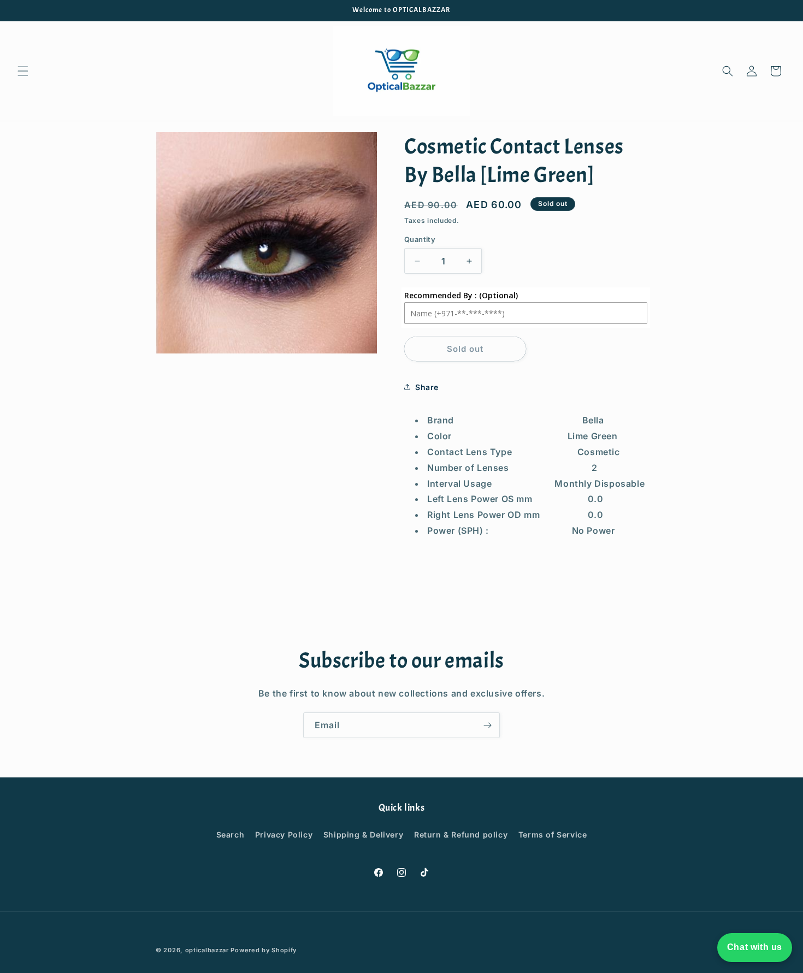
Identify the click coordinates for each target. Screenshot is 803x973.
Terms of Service (552, 834)
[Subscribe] (487, 725)
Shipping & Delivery (363, 834)
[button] (23, 71)
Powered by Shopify (264, 950)
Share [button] (427, 387)
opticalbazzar (207, 950)
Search (230, 834)
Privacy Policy (283, 834)
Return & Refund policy (460, 834)
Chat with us (754, 947)
